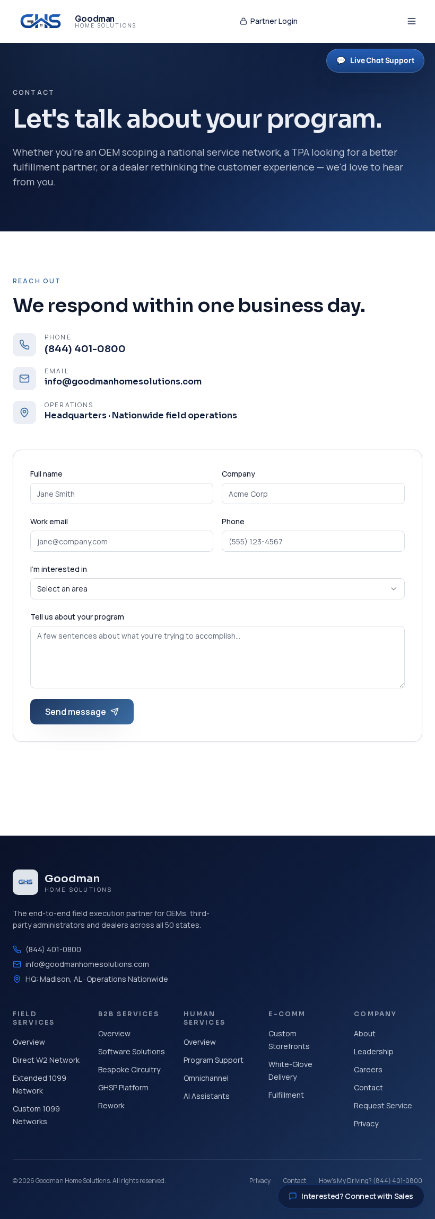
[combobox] (217, 588)
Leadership (374, 1051)
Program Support (213, 1060)
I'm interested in (58, 569)
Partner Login (274, 21)
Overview (29, 1042)
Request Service (383, 1105)
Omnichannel (206, 1078)
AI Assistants (207, 1096)
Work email (49, 521)
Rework (111, 1105)
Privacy (366, 1123)
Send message (75, 712)
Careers (368, 1069)
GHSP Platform (123, 1087)
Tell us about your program (77, 617)
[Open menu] (411, 21)
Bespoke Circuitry (129, 1069)
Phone (233, 521)
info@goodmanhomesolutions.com (87, 964)
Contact (368, 1087)
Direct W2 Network (46, 1060)
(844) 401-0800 (53, 949)
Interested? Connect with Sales (357, 1196)
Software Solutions (131, 1051)
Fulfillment (286, 1095)
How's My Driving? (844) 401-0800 (370, 1181)
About (365, 1033)
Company (238, 474)
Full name (46, 474)
